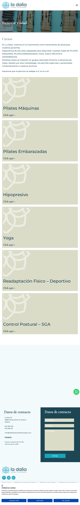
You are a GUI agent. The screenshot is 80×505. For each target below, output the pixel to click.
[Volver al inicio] (14, 5)
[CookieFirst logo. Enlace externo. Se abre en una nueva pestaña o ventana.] (2, 486)
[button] (77, 5)
